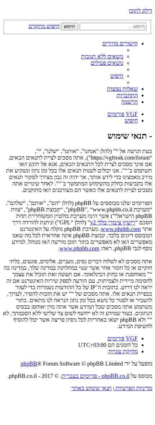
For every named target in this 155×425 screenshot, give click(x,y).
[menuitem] (102, 56)
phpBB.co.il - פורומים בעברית (95, 376)
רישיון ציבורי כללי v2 (112, 222)
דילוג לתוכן (140, 11)
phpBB (29, 364)
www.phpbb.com (121, 229)
